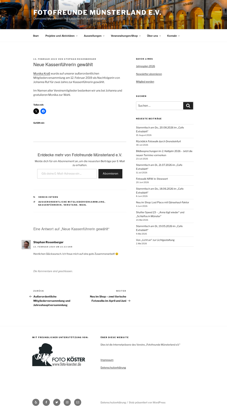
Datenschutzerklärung (113, 367)
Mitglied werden (145, 81)
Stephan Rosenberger (80, 59)
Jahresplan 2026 (145, 66)
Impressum (107, 359)
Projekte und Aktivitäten (60, 35)
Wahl (83, 205)
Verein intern (48, 197)
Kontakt (172, 35)
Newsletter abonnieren (149, 73)
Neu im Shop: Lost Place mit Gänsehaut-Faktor (162, 202)
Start (36, 35)
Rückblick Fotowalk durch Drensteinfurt (158, 141)
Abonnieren (110, 173)
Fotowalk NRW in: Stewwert (152, 178)
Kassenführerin (50, 205)
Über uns (152, 35)
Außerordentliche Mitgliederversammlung (71, 202)
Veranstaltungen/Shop (124, 35)
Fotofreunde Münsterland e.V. (97, 12)
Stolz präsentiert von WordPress (147, 402)
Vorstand (70, 205)
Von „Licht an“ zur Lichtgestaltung (155, 239)
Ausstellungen (93, 35)
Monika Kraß (41, 73)
